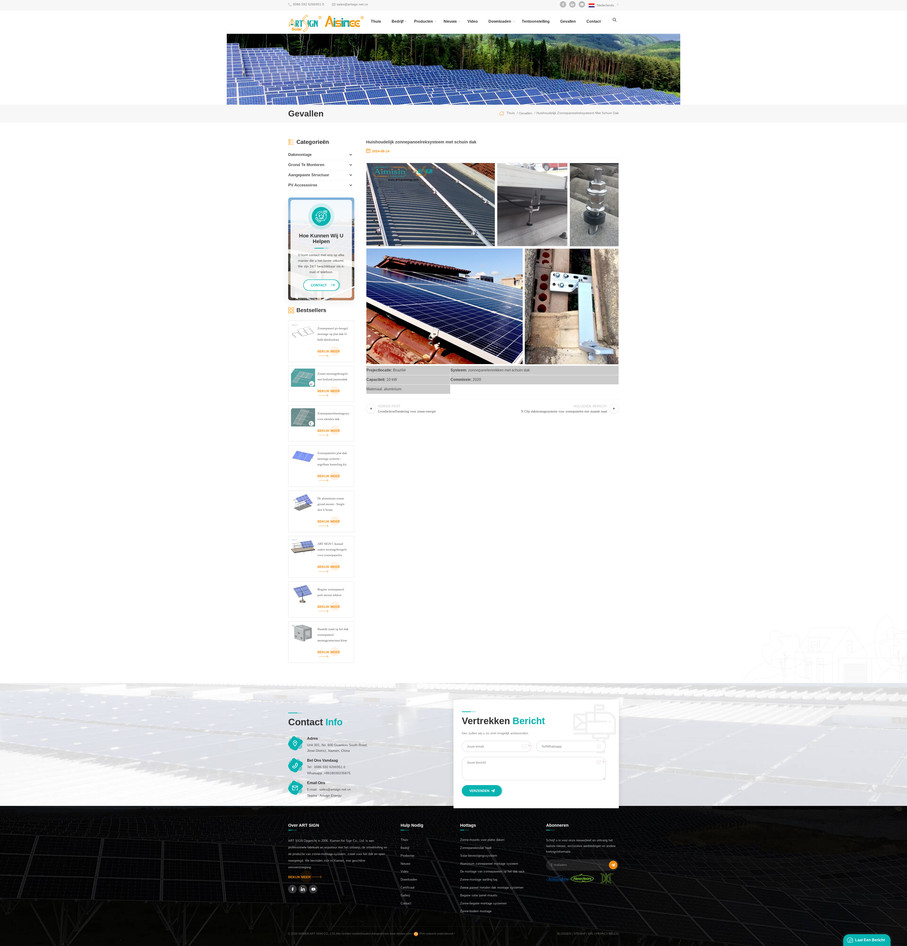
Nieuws (450, 21)
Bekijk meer (328, 351)
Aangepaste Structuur (308, 175)
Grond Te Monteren (306, 165)
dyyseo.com (404, 933)
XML (591, 933)
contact (593, 21)
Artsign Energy (331, 795)
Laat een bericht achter (870, 942)
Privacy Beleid (607, 933)
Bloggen (564, 933)
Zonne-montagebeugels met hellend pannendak (332, 376)
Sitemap (579, 933)
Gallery (405, 895)
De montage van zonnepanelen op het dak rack (492, 871)
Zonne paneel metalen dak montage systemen (491, 887)
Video (472, 21)
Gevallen (568, 21)
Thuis (376, 21)
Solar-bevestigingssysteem (478, 855)
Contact (406, 903)
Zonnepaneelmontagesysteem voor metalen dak (333, 416)
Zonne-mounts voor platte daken (482, 840)
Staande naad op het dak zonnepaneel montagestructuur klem (333, 634)
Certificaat (408, 887)
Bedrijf (397, 21)
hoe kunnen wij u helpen (321, 238)
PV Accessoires (302, 185)
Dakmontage (300, 154)
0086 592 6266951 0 (308, 4)
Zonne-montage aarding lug (478, 879)
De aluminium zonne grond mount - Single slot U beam (331, 504)
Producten (423, 21)
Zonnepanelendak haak (476, 848)
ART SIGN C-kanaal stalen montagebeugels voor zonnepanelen (332, 549)
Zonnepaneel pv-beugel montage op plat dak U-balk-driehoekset (332, 334)
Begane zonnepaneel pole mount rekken (330, 592)
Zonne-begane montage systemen (483, 903)
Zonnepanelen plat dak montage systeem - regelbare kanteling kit (332, 458)
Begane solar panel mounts (478, 895)
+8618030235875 (337, 773)
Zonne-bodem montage (476, 911)
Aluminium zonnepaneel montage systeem (489, 863)
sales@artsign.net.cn (352, 4)
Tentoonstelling (536, 21)
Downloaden (499, 21)
